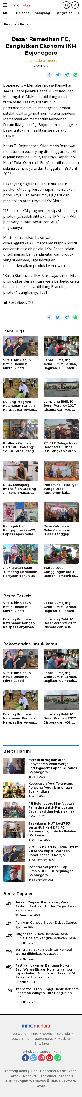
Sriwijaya (41, 1043)
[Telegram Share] (66, 75)
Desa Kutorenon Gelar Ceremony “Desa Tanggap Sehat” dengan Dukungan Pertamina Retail (61, 530)
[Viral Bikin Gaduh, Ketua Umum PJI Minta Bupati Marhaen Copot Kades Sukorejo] (20, 346)
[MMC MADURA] (24, 5)
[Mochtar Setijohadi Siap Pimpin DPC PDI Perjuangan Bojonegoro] (14, 873)
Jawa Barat (44, 1039)
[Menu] (6, 5)
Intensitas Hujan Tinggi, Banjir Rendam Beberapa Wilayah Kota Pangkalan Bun (47, 993)
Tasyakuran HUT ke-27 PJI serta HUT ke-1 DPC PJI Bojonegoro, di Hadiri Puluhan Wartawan (52, 829)
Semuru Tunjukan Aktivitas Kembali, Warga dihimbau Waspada (44, 952)
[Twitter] (33, 1058)
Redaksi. (30, 1076)
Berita (53, 61)
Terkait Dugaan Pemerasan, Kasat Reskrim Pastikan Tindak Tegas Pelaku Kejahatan (46, 906)
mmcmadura (34, 61)
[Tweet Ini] (58, 75)
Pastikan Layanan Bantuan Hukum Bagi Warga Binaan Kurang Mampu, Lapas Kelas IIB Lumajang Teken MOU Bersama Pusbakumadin (45, 972)
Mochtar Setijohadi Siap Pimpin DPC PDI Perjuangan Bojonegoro (50, 871)
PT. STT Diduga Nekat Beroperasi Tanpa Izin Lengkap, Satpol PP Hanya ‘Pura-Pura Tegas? (61, 447)
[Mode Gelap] (66, 5)
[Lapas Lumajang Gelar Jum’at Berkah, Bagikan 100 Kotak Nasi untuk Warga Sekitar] (61, 346)
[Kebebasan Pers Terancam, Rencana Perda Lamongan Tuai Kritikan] (14, 790)
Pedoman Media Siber (58, 1071)
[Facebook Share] (49, 75)
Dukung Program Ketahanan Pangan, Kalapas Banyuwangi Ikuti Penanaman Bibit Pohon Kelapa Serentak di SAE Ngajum (20, 406)
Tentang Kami (15, 1071)
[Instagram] (41, 1058)
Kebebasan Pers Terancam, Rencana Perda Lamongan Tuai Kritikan (50, 787)
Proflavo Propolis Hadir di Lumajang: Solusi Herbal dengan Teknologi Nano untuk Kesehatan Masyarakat (20, 447)
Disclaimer (47, 1076)
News (47, 1034)
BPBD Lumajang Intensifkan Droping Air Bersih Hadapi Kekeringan (19, 489)
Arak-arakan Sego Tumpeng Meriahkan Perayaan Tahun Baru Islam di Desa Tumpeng (20, 572)
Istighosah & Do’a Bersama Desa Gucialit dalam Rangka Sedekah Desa (45, 936)
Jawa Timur (21, 1039)
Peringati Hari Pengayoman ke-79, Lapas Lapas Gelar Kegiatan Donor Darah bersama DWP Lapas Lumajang (20, 530)
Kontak (15, 1076)
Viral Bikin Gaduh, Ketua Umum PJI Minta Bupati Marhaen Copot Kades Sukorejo (17, 364)
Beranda (63, 1034)
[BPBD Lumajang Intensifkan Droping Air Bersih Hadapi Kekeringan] (20, 471)
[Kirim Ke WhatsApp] (75, 75)
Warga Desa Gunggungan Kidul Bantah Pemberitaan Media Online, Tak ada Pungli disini (60, 572)
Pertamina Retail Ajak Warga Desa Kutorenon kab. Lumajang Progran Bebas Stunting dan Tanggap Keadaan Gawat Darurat (61, 489)
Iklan (34, 1071)
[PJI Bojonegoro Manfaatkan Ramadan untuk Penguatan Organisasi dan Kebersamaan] (14, 810)
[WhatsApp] (57, 1058)
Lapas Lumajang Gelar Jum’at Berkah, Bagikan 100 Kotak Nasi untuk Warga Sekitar (60, 364)
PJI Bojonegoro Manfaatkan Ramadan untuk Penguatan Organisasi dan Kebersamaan (52, 807)
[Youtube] (49, 1058)
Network (19, 1034)
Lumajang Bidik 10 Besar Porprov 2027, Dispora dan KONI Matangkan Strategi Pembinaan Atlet (60, 406)
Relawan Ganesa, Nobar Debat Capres (46, 923)
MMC (34, 1034)
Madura (64, 1039)
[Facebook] (25, 1058)
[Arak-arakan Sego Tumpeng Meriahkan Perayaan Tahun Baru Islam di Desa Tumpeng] (20, 554)
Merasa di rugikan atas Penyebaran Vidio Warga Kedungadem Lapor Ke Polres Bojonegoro (52, 766)
